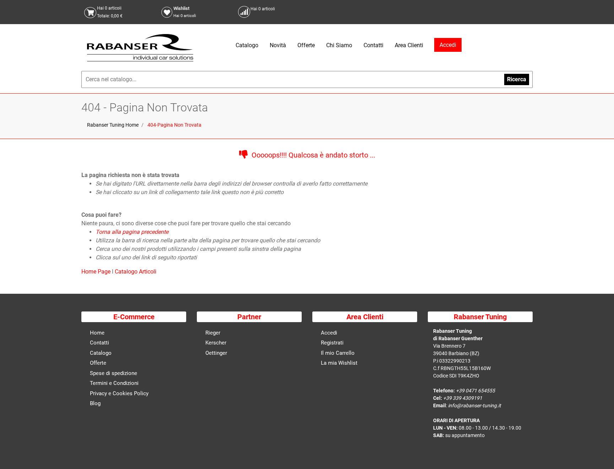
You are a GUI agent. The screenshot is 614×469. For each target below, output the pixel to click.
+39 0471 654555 (475, 390)
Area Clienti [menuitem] (409, 45)
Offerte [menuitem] (306, 45)
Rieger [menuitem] (212, 333)
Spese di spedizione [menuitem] (113, 373)
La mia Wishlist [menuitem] (339, 363)
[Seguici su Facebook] (518, 12)
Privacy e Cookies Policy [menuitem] (119, 393)
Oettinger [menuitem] (216, 353)
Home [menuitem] (97, 333)
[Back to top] (599, 452)
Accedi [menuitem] (329, 333)
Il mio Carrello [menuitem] (338, 353)
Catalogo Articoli (135, 271)
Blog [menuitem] (95, 403)
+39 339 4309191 (462, 398)
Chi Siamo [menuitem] (339, 45)
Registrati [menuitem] (332, 343)
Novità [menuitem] (278, 45)
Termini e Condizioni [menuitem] (114, 383)
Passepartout (322, 462)
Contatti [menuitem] (373, 45)
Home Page (96, 271)
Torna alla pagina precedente (132, 231)
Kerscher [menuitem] (215, 343)
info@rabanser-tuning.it (474, 405)
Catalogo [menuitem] (247, 45)
